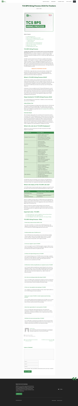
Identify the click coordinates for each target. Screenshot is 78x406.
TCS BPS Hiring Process (30, 36)
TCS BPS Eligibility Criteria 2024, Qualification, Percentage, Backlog (38, 216)
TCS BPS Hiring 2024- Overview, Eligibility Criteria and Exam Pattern (39, 214)
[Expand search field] (74, 1)
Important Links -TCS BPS (31, 45)
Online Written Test (31, 40)
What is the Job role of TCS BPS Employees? (34, 42)
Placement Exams (61, 1)
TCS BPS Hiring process (31, 336)
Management (53, 1)
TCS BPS (31, 335)
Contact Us (19, 393)
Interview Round (31, 41)
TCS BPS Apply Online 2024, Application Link (34, 215)
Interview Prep (27, 335)
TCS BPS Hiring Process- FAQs (32, 46)
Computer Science (46, 1)
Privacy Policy (54, 400)
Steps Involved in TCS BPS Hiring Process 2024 (35, 39)
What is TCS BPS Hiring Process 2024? (33, 37)
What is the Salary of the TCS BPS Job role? (34, 44)
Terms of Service (59, 400)
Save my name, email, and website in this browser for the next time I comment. (39, 368)
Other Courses (68, 1)
